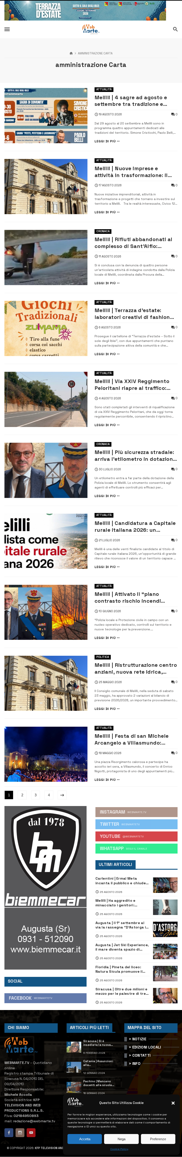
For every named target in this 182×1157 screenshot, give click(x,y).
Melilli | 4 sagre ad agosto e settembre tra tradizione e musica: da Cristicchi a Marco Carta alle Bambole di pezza (134, 101)
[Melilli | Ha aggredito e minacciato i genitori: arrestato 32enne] (165, 907)
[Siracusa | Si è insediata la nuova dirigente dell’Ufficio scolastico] (74, 1047)
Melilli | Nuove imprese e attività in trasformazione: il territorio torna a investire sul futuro (134, 172)
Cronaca (103, 231)
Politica (102, 657)
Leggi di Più (105, 141)
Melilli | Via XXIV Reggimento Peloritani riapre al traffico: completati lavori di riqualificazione (132, 384)
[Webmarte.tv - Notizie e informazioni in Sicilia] (91, 29)
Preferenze (158, 1139)
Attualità (104, 89)
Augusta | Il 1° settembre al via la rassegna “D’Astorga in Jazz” (121, 925)
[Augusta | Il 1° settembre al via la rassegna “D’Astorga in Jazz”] (165, 929)
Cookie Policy (119, 1149)
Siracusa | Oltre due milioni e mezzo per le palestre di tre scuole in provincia (121, 991)
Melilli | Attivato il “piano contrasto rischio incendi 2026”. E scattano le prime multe (129, 597)
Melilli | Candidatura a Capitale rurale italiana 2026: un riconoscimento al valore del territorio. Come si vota (135, 526)
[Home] (71, 53)
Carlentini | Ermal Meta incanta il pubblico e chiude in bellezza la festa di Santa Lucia (120, 880)
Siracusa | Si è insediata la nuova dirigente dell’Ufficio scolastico (97, 1043)
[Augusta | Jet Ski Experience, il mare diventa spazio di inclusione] (165, 951)
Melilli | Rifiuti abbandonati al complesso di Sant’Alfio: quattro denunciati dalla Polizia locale (136, 243)
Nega (121, 1139)
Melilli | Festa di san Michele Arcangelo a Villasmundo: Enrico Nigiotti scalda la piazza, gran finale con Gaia (135, 739)
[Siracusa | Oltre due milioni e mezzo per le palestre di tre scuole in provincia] (165, 995)
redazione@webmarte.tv (34, 1121)
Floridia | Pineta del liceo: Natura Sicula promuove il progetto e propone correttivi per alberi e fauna (120, 969)
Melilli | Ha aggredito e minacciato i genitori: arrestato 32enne (115, 902)
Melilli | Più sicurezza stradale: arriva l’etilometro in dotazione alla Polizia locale (135, 455)
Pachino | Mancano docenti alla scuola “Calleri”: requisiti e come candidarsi (98, 1083)
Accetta (84, 1139)
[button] (173, 1103)
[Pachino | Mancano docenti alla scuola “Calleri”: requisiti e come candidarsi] (74, 1087)
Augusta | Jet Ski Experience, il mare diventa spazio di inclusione (122, 947)
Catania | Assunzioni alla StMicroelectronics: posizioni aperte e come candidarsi (98, 1063)
